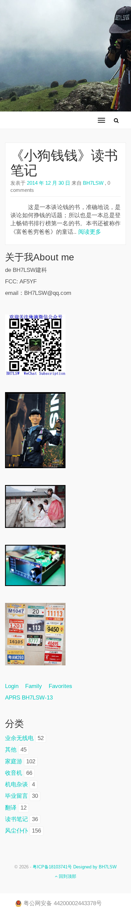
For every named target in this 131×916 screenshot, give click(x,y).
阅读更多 (89, 232)
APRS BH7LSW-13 (29, 697)
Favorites (60, 686)
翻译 (10, 808)
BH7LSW (92, 183)
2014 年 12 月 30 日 (48, 183)
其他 (10, 749)
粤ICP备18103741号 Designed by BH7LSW (75, 866)
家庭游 (13, 761)
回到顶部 (66, 876)
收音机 (13, 773)
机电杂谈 (16, 784)
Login (15, 686)
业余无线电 (19, 738)
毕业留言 (16, 796)
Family (33, 686)
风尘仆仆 (16, 831)
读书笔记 (16, 819)
